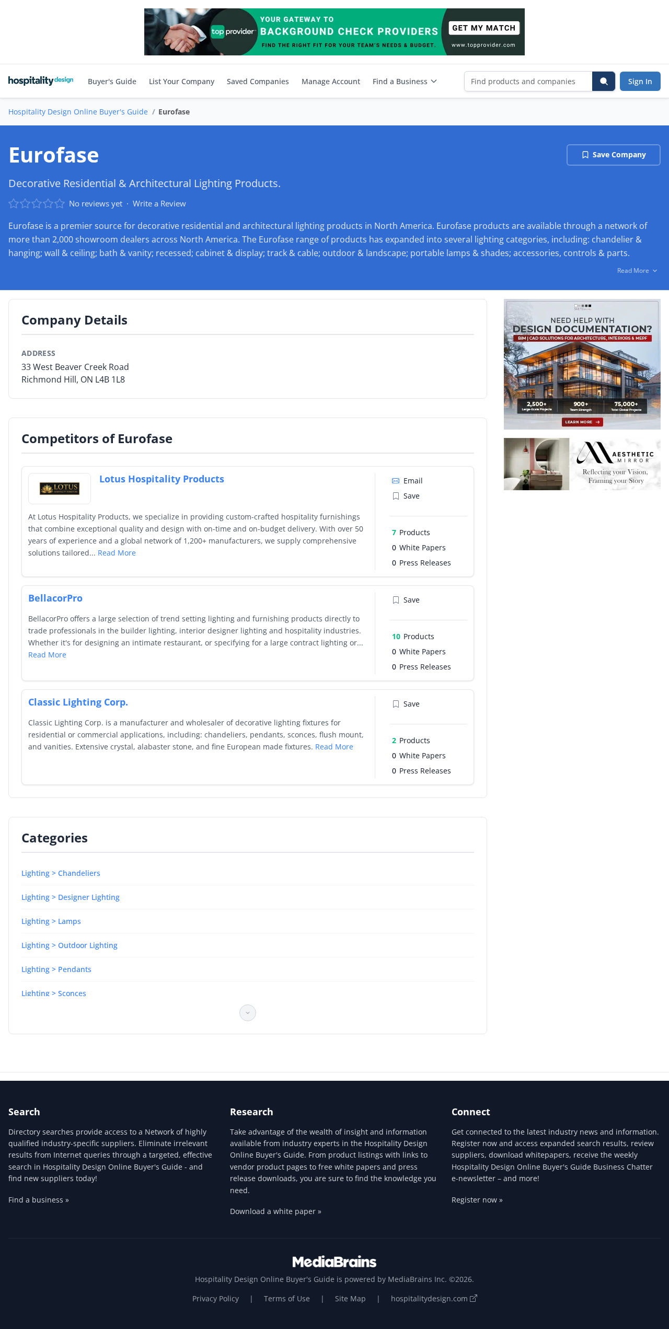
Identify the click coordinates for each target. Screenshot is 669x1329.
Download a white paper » (275, 1211)
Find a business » (38, 1200)
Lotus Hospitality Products (161, 478)
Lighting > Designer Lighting (70, 897)
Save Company (619, 154)
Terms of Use (287, 1298)
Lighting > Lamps (51, 921)
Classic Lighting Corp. (78, 702)
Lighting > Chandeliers (60, 873)
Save (411, 496)
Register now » (477, 1200)
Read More (117, 553)
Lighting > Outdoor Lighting (69, 945)
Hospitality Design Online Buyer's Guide (78, 112)
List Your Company (181, 81)
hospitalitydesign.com (430, 1298)
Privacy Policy (215, 1298)
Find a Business (400, 81)
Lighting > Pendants (56, 969)
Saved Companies (258, 81)
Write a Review (159, 203)
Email (413, 481)
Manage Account (331, 81)
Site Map (350, 1298)
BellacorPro (55, 598)
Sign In (640, 81)
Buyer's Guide (112, 81)
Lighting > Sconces (53, 993)
